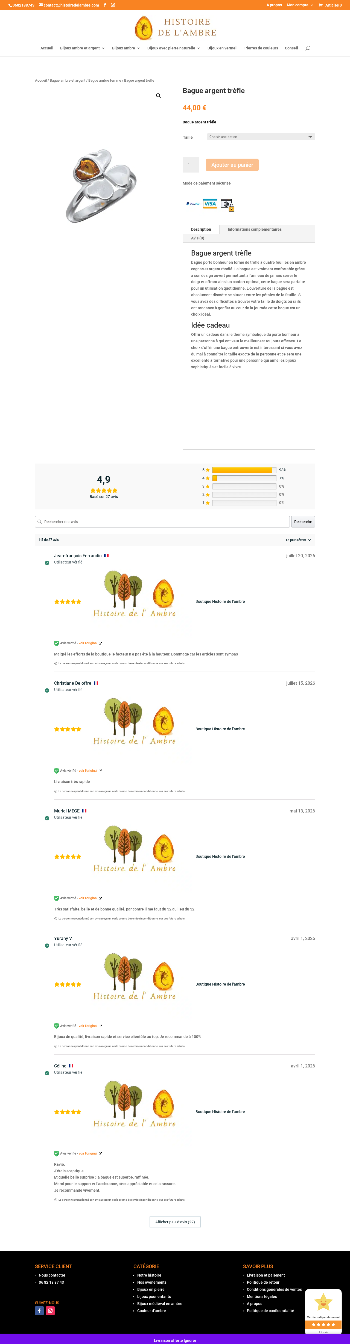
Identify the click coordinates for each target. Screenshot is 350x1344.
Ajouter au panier (232, 165)
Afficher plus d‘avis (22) (175, 1222)
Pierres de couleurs (261, 48)
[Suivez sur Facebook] (39, 1310)
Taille (188, 137)
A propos (274, 5)
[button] (159, 96)
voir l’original (88, 643)
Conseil (291, 48)
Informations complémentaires (255, 229)
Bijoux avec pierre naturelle (171, 48)
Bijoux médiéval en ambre (159, 1303)
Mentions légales (262, 1296)
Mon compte (297, 5)
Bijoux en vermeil (223, 48)
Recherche (303, 522)
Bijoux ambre (123, 48)
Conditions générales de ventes (274, 1289)
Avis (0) (197, 238)
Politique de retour (263, 1282)
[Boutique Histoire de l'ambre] (140, 602)
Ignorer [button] (190, 1340)
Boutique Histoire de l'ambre (220, 601)
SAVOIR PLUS (258, 1266)
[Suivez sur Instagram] (50, 1310)
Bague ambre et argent (67, 80)
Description (201, 229)
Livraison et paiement (266, 1275)
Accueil (46, 48)
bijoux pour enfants (154, 1296)
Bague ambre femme (104, 80)
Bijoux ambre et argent (80, 48)
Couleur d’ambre (151, 1311)
